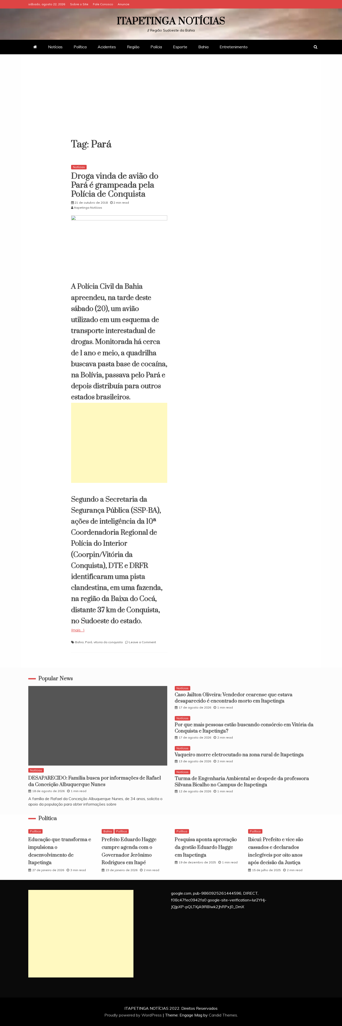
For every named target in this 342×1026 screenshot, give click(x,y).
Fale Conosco (103, 4)
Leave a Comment (142, 642)
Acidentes (107, 46)
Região (133, 46)
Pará (88, 642)
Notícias (55, 46)
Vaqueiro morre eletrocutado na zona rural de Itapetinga (239, 755)
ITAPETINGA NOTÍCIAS (171, 21)
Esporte (180, 46)
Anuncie (123, 4)
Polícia (156, 46)
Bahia (203, 46)
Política (80, 46)
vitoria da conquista (108, 642)
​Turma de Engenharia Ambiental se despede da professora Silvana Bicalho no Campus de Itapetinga (242, 782)
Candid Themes (223, 1014)
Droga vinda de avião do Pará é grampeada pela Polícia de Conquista (114, 185)
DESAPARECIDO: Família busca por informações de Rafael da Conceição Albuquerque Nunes (94, 781)
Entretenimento (234, 46)
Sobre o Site (79, 4)
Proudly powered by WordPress (133, 1014)
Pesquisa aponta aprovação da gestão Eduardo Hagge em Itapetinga (206, 847)
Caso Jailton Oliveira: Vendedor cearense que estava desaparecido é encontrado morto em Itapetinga (233, 698)
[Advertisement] (171, 99)
